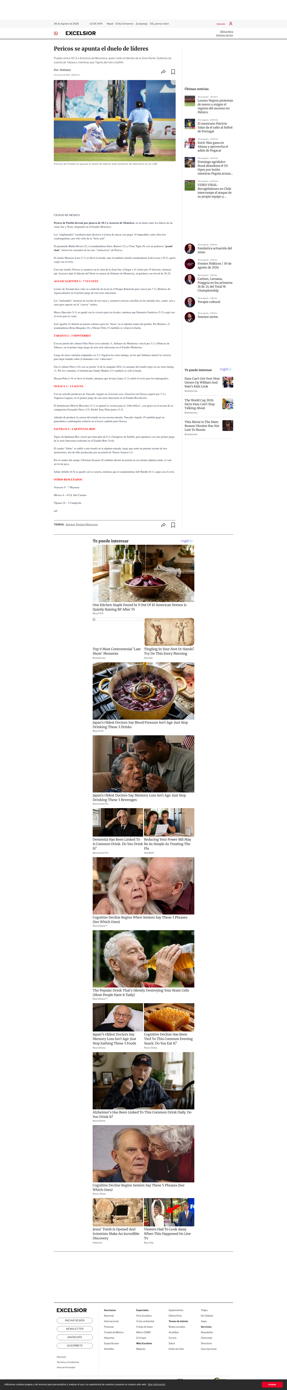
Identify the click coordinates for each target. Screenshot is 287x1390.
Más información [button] (156, 1384)
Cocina (172, 1337)
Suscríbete (75, 1345)
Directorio (61, 1357)
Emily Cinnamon (124, 23)
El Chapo (141, 1337)
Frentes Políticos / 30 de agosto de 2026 (215, 265)
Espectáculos (111, 1343)
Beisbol (70, 524)
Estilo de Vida (176, 1349)
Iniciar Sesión (75, 1320)
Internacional (111, 1321)
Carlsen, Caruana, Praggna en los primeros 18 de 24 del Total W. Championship (215, 284)
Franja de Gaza (144, 1326)
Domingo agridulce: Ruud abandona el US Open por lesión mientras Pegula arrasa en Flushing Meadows (214, 168)
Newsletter (74, 1328)
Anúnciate (221, 24)
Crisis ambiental (145, 1321)
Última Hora (226, 31)
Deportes (109, 1337)
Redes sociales (177, 1326)
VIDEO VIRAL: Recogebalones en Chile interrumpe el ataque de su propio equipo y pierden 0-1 (215, 191)
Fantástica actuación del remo (215, 250)
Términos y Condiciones (68, 1362)
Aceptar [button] (272, 1384)
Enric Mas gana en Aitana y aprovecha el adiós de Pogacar (213, 146)
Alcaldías (174, 1332)
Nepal (110, 23)
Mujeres (140, 1349)
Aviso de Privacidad (66, 1367)
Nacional (109, 1315)
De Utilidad (207, 1315)
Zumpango (142, 23)
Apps (204, 1321)
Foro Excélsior (144, 1315)
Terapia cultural (209, 302)
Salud (172, 1343)
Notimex (65, 70)
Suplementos (176, 1310)
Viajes (204, 1310)
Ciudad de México (114, 1332)
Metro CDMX (143, 1332)
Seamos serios (208, 317)
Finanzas (109, 1326)
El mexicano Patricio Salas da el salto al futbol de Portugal (215, 127)
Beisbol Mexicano (87, 524)
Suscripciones (209, 1349)
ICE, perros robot (159, 23)
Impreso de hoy (224, 35)
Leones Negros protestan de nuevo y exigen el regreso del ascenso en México (215, 106)
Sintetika (109, 1349)
